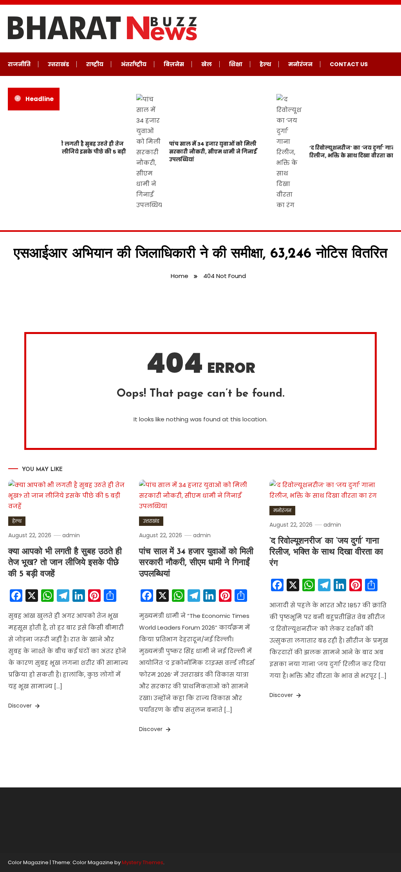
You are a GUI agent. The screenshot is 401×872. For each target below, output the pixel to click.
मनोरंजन (300, 64)
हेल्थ (265, 64)
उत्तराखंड (58, 64)
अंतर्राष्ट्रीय (133, 64)
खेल (206, 64)
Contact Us (349, 64)
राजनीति (19, 64)
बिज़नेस (174, 64)
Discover (20, 706)
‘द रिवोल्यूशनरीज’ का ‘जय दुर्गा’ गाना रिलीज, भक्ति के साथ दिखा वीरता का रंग (326, 552)
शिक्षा (235, 64)
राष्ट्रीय (94, 64)
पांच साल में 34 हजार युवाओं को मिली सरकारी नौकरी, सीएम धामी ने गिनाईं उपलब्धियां (209, 151)
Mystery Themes (142, 862)
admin (71, 535)
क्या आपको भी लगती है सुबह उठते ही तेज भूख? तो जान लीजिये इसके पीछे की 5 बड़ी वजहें (73, 151)
